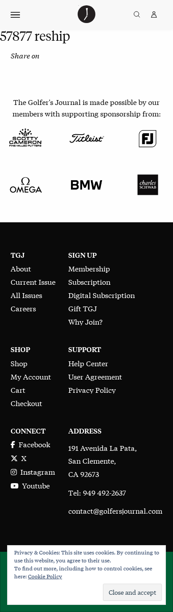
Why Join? (85, 321)
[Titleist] (86, 137)
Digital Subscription (101, 295)
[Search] (136, 14)
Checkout (26, 403)
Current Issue (33, 281)
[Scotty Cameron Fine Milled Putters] (25, 137)
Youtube (34, 485)
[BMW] (86, 183)
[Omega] (25, 183)
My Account (31, 376)
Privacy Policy (92, 389)
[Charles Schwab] (147, 183)
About (21, 268)
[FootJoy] (147, 137)
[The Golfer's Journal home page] (86, 20)
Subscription (89, 281)
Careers (23, 308)
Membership (89, 268)
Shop (19, 363)
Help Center (88, 363)
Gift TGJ (82, 308)
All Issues (26, 295)
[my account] (153, 14)
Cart (18, 389)
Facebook (32, 444)
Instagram (36, 471)
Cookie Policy (45, 576)
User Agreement (95, 376)
